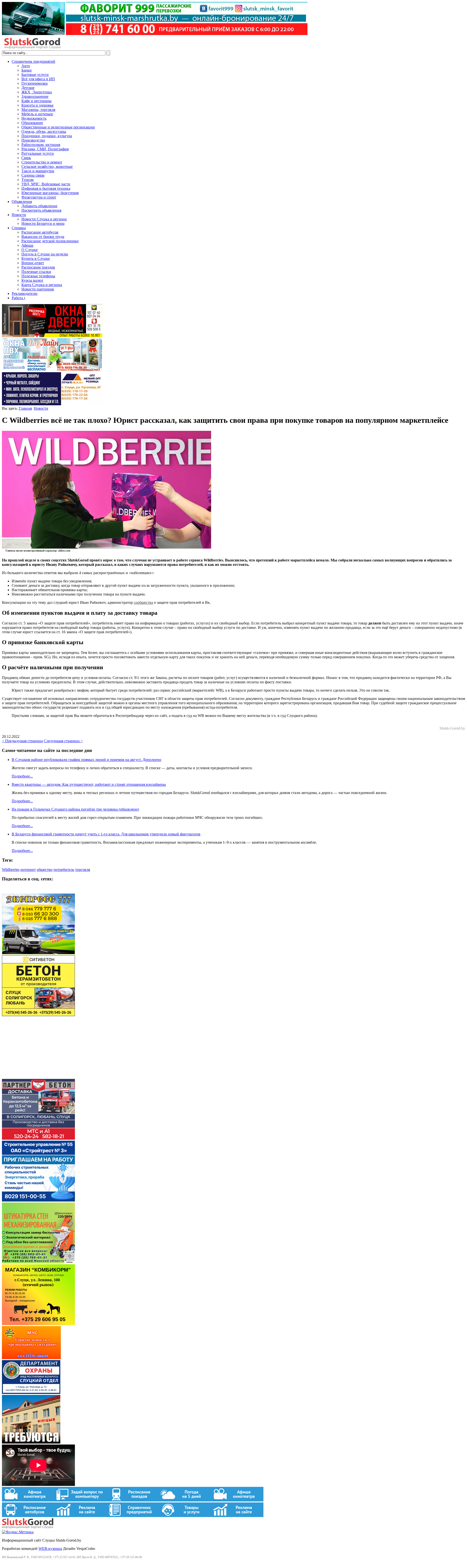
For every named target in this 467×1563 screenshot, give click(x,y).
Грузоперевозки (34, 83)
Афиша (27, 245)
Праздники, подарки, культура (46, 136)
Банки (26, 70)
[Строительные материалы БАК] (52, 404)
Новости (19, 215)
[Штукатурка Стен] (38, 1262)
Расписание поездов (38, 267)
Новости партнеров (37, 289)
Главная (25, 408)
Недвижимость (33, 118)
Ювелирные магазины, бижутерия (50, 193)
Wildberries (10, 869)
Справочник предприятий (33, 61)
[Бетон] (38, 1015)
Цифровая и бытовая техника (45, 188)
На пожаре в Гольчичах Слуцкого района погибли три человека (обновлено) (75, 809)
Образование (32, 123)
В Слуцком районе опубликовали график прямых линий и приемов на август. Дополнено (86, 760)
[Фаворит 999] (154, 34)
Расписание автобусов (39, 232)
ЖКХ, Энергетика (36, 92)
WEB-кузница (50, 1548)
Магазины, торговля (38, 110)
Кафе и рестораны (36, 101)
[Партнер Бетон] (38, 1138)
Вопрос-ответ (32, 263)
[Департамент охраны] (31, 1393)
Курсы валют (32, 280)
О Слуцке (29, 250)
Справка (19, 228)
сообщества (143, 602)
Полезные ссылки (36, 272)
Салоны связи (33, 175)
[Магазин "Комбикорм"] (38, 1324)
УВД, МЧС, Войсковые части (45, 184)
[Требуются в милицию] (31, 1442)
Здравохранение (34, 96)
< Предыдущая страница (22, 741)
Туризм (27, 180)
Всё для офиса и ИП (38, 79)
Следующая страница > (63, 741)
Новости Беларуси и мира (42, 223)
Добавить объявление (39, 206)
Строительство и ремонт (41, 162)
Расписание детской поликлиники (50, 241)
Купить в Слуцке (35, 258)
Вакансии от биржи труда (42, 237)
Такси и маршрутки (37, 171)
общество (45, 869)
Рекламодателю (24, 293)
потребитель (64, 869)
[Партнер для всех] (38, 1077)
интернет (28, 869)
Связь (26, 158)
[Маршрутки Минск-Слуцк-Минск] (38, 953)
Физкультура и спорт (38, 197)
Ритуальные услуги (37, 153)
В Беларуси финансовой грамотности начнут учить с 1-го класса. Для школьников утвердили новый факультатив (106, 834)
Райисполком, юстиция (40, 145)
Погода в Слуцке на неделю (44, 254)
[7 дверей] (52, 336)
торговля (82, 869)
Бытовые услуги (35, 74)
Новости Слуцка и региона (44, 219)
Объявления (22, 201)
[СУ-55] (38, 1200)
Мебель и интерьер (37, 114)
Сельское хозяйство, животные (47, 166)
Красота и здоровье (37, 105)
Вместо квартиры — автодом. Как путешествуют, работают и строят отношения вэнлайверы (89, 784)
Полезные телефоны (38, 276)
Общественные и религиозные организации (58, 127)
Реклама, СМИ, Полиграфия (45, 149)
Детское (28, 88)
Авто (25, 66)
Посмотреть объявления (41, 210)
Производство (33, 140)
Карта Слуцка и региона (41, 285)
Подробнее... (22, 776)
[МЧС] (31, 1358)
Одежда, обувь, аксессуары (43, 131)
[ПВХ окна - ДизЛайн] (52, 370)
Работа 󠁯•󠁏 (18, 298)
